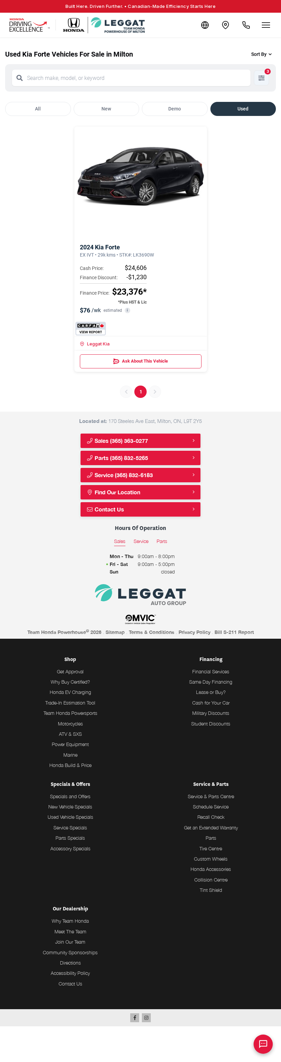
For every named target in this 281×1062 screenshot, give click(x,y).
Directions (70, 963)
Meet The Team (70, 931)
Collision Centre (211, 880)
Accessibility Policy (70, 973)
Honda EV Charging (70, 692)
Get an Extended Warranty (211, 827)
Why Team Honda (70, 921)
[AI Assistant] (263, 1044)
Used (242, 108)
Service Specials (70, 827)
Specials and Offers (70, 796)
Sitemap (115, 632)
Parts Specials (70, 838)
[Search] (19, 77)
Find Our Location (116, 492)
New (106, 108)
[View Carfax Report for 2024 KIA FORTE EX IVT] (90, 328)
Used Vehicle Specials (70, 817)
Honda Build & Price (70, 765)
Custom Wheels (211, 859)
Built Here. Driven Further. (140, 6)
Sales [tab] (119, 541)
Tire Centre (210, 848)
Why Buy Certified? (70, 682)
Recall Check (210, 817)
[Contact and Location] (225, 25)
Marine (70, 755)
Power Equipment (70, 744)
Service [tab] (141, 541)
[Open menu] (266, 25)
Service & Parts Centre (211, 796)
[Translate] (204, 25)
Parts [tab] (162, 541)
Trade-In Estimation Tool (70, 703)
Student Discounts (210, 724)
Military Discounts (210, 713)
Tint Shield (211, 890)
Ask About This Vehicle (145, 361)
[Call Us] (246, 25)
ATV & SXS (70, 734)
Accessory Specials (70, 848)
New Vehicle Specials (70, 807)
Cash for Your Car (211, 703)
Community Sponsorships (70, 952)
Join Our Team (70, 942)
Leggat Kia (98, 343)
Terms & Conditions (151, 632)
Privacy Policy (194, 632)
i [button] (127, 310)
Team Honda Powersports (70, 713)
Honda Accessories (211, 869)
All (38, 108)
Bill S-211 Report (234, 632)
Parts (211, 838)
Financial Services (210, 671)
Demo (174, 108)
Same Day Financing (210, 682)
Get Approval (70, 671)
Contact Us (108, 509)
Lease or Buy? (211, 692)
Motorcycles (70, 724)
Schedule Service (211, 807)
